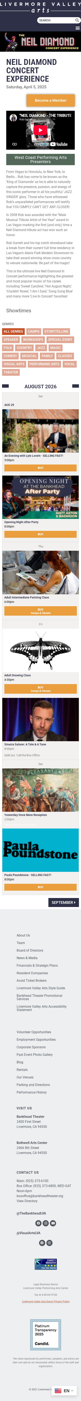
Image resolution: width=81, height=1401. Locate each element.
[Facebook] (38, 1223)
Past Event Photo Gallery (35, 1055)
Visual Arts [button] (14, 364)
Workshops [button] (33, 340)
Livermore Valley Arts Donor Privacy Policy (46, 1301)
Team (21, 943)
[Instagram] (46, 1223)
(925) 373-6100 (37, 1181)
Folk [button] (8, 348)
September (62, 902)
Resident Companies (32, 973)
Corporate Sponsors (31, 1047)
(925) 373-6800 (44, 1186)
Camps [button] (33, 331)
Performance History (32, 1092)
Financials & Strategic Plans (37, 965)
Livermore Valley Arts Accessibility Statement (42, 1008)
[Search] (78, 20)
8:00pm (9, 526)
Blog (20, 1062)
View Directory (27, 1201)
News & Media (27, 958)
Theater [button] (11, 372)
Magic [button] (55, 348)
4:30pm (9, 679)
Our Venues (25, 1077)
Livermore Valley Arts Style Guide (41, 988)
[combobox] (56, 20)
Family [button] (47, 356)
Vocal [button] (69, 364)
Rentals (22, 1070)
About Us (23, 935)
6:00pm (9, 601)
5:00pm (9, 460)
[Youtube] (53, 1223)
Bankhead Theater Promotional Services (39, 997)
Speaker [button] (11, 340)
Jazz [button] (41, 348)
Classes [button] (65, 356)
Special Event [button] (60, 340)
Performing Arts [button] (44, 364)
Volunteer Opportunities (34, 1032)
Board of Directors (30, 950)
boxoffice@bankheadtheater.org (40, 1196)
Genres (8, 324)
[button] (77, 27)
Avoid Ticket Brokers (32, 981)
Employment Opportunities (36, 1040)
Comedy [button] (10, 356)
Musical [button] (29, 356)
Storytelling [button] (56, 331)
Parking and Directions (33, 1085)
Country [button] (24, 348)
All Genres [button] (13, 331)
